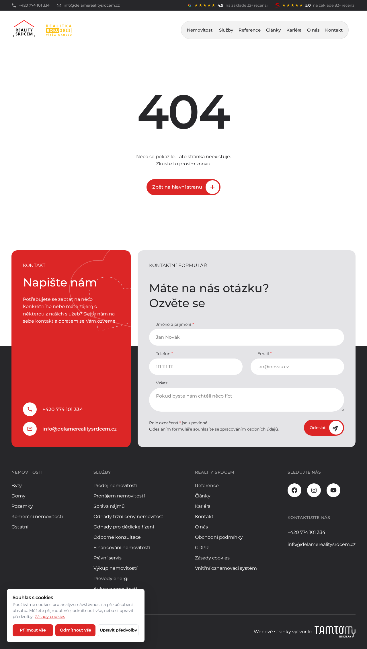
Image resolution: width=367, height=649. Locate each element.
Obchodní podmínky (219, 537)
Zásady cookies (212, 558)
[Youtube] (333, 490)
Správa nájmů (109, 506)
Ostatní (19, 527)
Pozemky (22, 506)
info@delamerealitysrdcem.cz (79, 429)
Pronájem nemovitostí (119, 496)
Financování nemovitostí (121, 547)
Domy (18, 496)
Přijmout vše (33, 630)
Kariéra (294, 30)
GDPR (202, 547)
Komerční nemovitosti (37, 516)
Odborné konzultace (117, 537)
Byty (16, 485)
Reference (250, 30)
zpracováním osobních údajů (249, 429)
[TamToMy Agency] (335, 632)
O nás (313, 30)
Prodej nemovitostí (115, 485)
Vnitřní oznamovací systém (226, 568)
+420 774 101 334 (62, 409)
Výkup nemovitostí (115, 568)
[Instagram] (314, 490)
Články (273, 30)
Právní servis (107, 558)
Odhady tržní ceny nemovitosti (129, 516)
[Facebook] (294, 490)
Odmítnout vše (75, 630)
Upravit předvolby (118, 630)
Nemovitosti (200, 30)
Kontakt (334, 30)
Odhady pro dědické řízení (123, 527)
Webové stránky (272, 631)
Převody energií (111, 578)
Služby (226, 30)
